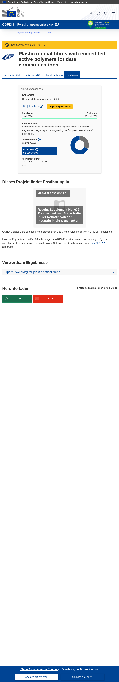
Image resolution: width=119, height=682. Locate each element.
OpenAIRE (96, 243)
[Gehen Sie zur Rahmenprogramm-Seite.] (8, 57)
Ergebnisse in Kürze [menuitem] (33, 75)
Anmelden (91, 13)
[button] (98, 13)
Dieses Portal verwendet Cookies (39, 669)
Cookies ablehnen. (82, 677)
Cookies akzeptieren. (36, 677)
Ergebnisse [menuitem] (72, 75)
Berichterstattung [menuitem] (54, 75)
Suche (105, 13)
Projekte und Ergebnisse (28, 32)
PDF (50, 298)
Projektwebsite (31, 107)
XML (19, 298)
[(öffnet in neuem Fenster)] (13, 12)
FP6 (49, 32)
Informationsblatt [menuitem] (12, 75)
